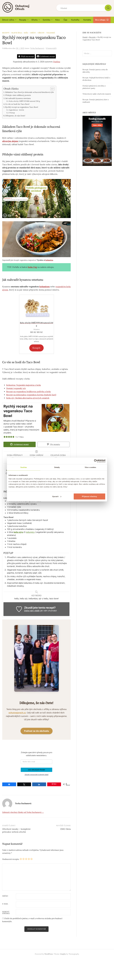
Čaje (65, 20)
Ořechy (34, 20)
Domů (84, 37)
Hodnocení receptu (10, 859)
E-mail (5, 904)
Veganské (50, 33)
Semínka (46, 20)
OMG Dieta (65, 829)
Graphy (63, 954)
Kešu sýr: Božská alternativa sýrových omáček (27, 398)
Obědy (33, 33)
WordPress (48, 954)
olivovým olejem (10, 141)
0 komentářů (51, 48)
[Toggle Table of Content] (51, 89)
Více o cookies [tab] (90, 467)
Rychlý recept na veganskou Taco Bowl (21, 107)
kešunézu (49, 260)
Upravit (55, 496)
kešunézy (30, 532)
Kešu (26, 33)
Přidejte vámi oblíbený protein (18, 95)
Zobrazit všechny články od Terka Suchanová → (23, 812)
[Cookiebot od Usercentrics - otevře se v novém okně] (95, 461)
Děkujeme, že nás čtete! (15, 116)
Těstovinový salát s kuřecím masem (96, 94)
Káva (57, 20)
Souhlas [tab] (23, 467)
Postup (12, 113)
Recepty (22, 20)
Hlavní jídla (16, 33)
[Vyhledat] (108, 8)
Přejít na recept (27, 56)
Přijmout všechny (89, 496)
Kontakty (87, 20)
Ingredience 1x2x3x (16, 110)
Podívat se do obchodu (36, 730)
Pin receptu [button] (55, 444)
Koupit (36, 347)
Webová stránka (6, 912)
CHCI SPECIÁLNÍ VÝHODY (36, 770)
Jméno (5, 896)
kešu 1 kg (32, 267)
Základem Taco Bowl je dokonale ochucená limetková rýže (29, 92)
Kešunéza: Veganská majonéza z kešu (23, 385)
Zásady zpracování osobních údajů (36, 775)
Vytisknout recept (47, 56)
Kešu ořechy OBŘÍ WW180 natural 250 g (24, 101)
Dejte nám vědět (32, 610)
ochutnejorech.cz (17, 712)
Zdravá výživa (8, 20)
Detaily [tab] (57, 467)
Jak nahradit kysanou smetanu (18, 98)
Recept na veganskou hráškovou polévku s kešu (28, 391)
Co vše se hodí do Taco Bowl (17, 104)
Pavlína (56, 61)
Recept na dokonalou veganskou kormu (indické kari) (31, 394)
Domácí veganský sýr (16, 388)
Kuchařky (75, 20)
